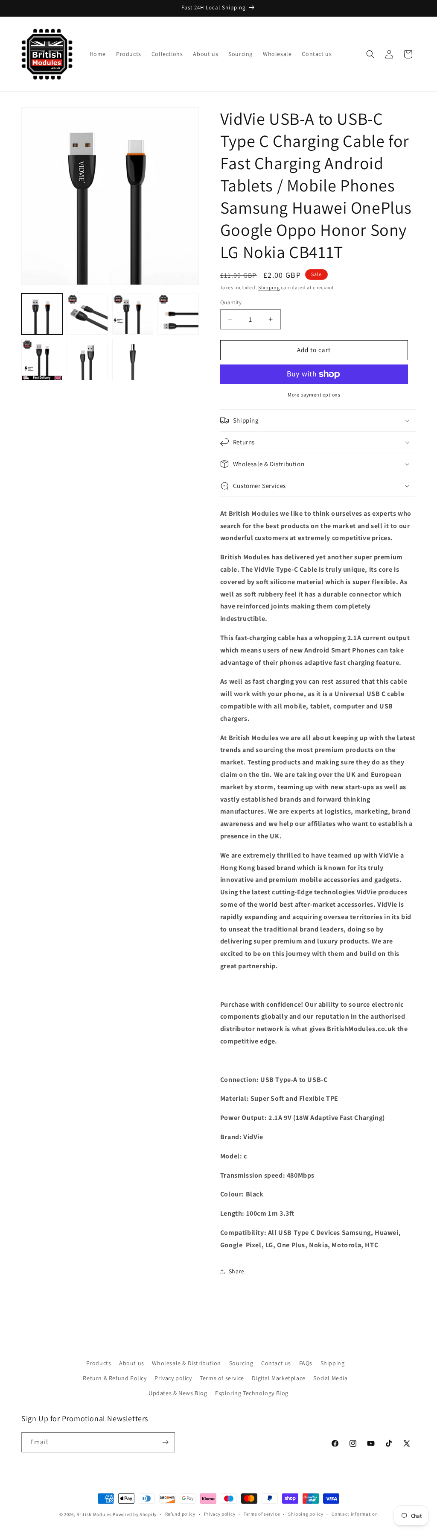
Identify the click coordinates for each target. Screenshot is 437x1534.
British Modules (94, 1514)
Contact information (355, 1514)
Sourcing (241, 1363)
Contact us (276, 1363)
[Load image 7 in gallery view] (132, 359)
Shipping (269, 287)
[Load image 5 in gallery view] (41, 359)
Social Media (330, 1378)
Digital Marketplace (278, 1378)
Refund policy (180, 1514)
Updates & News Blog (178, 1393)
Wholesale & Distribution (186, 1363)
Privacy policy (173, 1378)
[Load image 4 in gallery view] (177, 314)
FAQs (305, 1363)
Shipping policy (305, 1514)
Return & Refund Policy (114, 1378)
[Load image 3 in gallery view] (132, 314)
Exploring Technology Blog (251, 1393)
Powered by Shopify (135, 1514)
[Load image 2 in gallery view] (87, 314)
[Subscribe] (165, 1442)
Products (98, 1363)
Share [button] (237, 1271)
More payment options (314, 394)
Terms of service (222, 1378)
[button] (370, 54)
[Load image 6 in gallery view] (87, 359)
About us (131, 1363)
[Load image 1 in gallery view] (41, 314)
